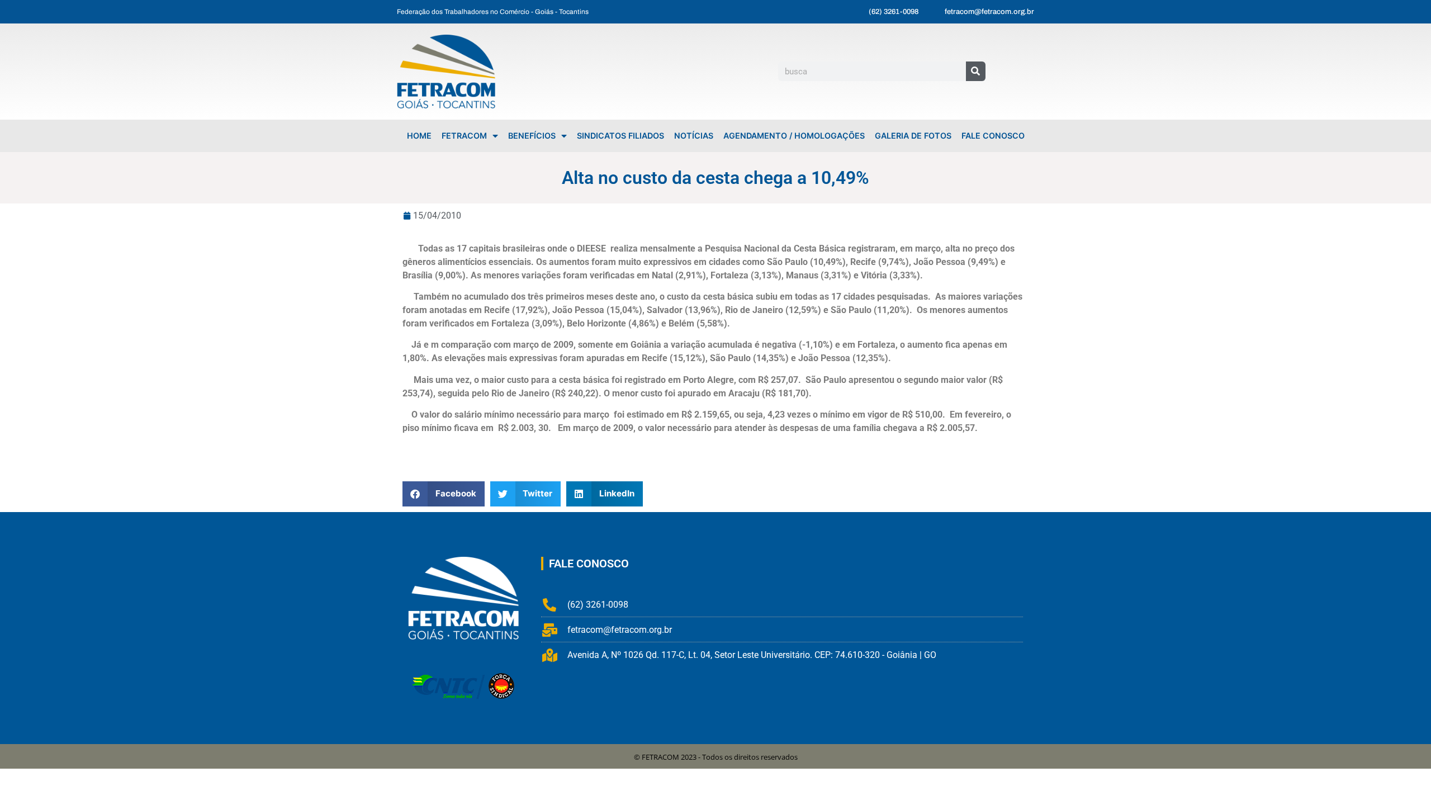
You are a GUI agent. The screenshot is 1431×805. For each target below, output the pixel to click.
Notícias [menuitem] (693, 135)
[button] (443, 493)
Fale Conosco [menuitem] (993, 135)
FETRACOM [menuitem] (464, 135)
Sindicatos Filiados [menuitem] (620, 135)
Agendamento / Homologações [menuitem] (794, 135)
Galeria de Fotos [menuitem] (913, 135)
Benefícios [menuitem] (532, 135)
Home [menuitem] (419, 135)
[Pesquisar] (975, 71)
